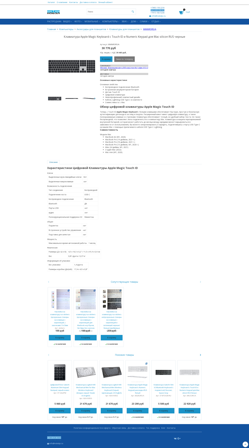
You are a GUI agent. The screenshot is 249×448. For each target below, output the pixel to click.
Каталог (51, 2)
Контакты (73, 2)
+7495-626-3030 (157, 10)
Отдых (155, 21)
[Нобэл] (53, 11)
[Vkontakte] (175, 438)
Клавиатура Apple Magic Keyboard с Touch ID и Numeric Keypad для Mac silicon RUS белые (189, 389)
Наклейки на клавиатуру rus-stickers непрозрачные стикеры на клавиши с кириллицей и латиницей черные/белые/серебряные (112, 319)
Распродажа (54, 21)
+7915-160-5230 (157, 12)
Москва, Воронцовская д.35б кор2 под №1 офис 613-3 (124, 67)
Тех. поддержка (153, 428)
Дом (133, 21)
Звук (124, 21)
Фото (77, 21)
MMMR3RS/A (149, 29)
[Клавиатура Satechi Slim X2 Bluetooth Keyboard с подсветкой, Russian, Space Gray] (163, 372)
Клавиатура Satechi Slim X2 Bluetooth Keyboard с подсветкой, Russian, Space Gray (164, 389)
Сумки (143, 21)
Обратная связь (119, 428)
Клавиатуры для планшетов (124, 29)
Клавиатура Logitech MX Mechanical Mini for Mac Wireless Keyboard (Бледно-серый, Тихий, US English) (86, 390)
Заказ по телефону (124, 59)
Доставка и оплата (88, 2)
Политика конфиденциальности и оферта (92, 428)
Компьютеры (110, 21)
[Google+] (179, 438)
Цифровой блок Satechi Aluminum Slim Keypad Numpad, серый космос (59, 387)
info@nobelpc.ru (158, 16)
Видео (66, 21)
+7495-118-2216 (157, 7)
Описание (53, 162)
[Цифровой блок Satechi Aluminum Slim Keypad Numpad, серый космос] (60, 372)
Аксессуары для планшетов (91, 29)
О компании (62, 2)
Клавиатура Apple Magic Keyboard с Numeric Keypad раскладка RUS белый (138, 389)
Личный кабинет (105, 2)
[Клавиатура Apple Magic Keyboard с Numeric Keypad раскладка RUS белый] (137, 372)
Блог (163, 428)
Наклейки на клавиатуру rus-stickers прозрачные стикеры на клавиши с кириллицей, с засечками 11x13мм (60, 318)
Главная (51, 29)
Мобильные (91, 21)
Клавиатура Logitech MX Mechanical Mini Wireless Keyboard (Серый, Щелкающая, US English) (112, 389)
